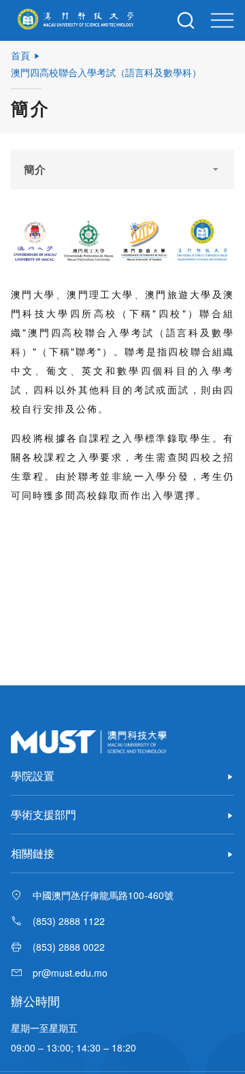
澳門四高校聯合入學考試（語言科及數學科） (106, 72)
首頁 (20, 55)
